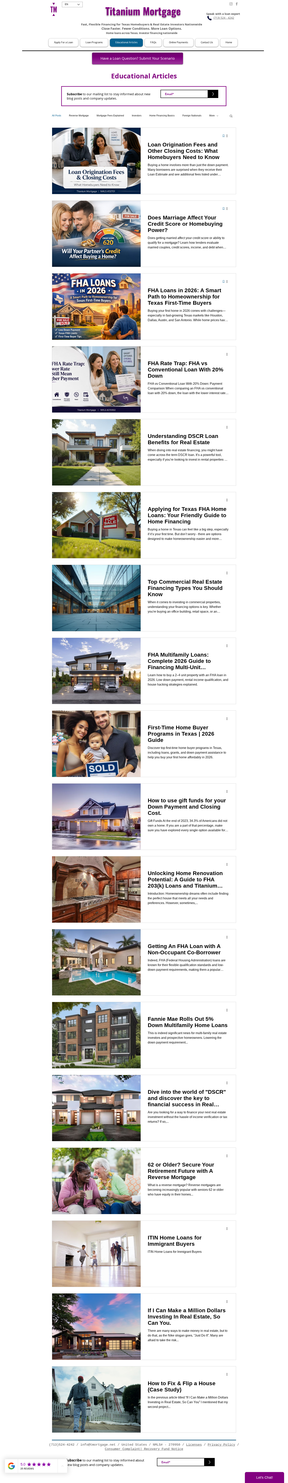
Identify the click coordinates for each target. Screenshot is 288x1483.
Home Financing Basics (162, 115)
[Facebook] (237, 4)
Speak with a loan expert (223, 14)
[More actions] (228, 135)
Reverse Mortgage (79, 115)
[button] (63, 43)
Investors (136, 115)
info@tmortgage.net (98, 1445)
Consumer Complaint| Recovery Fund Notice (144, 1449)
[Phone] (209, 18)
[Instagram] (231, 4)
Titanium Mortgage (143, 11)
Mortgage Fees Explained (110, 115)
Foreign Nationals (191, 115)
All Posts (56, 115)
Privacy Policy (221, 1445)
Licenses (194, 1445)
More (212, 115)
